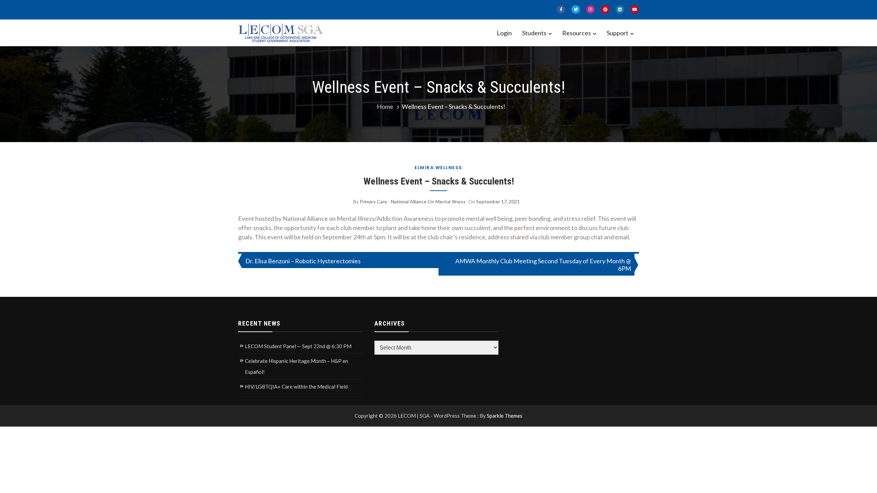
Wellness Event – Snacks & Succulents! (438, 181)
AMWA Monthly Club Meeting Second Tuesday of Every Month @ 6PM (543, 264)
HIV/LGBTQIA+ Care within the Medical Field (296, 386)
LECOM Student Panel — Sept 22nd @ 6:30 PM (298, 346)
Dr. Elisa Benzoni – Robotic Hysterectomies (303, 261)
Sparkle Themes (504, 416)
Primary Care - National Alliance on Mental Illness (413, 201)
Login (504, 33)
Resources (576, 33)
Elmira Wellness (438, 167)
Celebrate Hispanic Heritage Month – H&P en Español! (296, 366)
